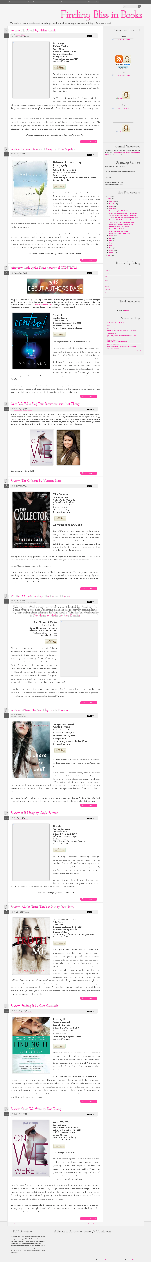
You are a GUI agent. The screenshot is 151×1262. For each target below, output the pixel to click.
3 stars (107, 280)
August (111, 236)
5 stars (16, 716)
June (110, 240)
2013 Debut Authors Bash (42, 305)
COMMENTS (6, 36)
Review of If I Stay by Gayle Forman (34, 812)
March (111, 248)
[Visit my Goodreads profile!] (127, 62)
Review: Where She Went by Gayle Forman (39, 710)
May (110, 243)
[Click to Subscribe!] (119, 62)
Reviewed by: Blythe (23, 1114)
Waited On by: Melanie (19, 602)
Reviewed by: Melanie (24, 36)
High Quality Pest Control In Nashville (117, 341)
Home (11, 2)
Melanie (18, 34)
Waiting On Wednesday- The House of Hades (40, 596)
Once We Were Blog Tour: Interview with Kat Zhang (45, 404)
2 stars (107, 274)
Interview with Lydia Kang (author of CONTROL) (44, 267)
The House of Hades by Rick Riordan (56, 615)
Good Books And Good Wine (115, 322)
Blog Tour (25, 409)
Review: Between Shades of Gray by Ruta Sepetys (43, 149)
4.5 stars (16, 155)
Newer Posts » (93, 1224)
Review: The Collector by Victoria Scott (36, 480)
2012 (110, 255)
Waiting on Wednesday (31, 602)
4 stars (16, 818)
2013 (110, 199)
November (112, 204)
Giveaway (25, 273)
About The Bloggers (35, 2)
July (110, 238)
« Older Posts (17, 1224)
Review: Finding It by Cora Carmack (34, 1005)
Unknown (18, 485)
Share (93, 35)
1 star (107, 267)
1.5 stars (107, 270)
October (111, 206)
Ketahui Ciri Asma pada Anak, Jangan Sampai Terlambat (121, 330)
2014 (110, 196)
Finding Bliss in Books (101, 15)
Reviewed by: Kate (23, 486)
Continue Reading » (89, 141)
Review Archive (67, 2)
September (112, 208)
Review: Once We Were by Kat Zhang (36, 1109)
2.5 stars (16, 486)
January (111, 252)
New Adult (20, 1011)
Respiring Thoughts (112, 340)
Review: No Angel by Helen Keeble (33, 30)
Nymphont (134, 1259)
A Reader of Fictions (113, 345)
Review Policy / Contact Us (87, 2)
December (112, 201)
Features (20, 2)
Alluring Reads (111, 329)
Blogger (126, 310)
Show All (139, 351)
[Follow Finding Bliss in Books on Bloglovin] (123, 65)
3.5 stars (16, 36)
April (110, 245)
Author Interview (18, 273)
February (111, 250)
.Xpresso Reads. (111, 333)
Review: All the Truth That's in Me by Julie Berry (43, 906)
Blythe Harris (18, 272)
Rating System (52, 2)
